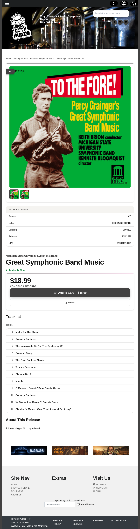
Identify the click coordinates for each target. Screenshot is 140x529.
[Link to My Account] (124, 4)
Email (98, 491)
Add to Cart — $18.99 (72, 292)
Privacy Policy (57, 522)
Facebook (101, 484)
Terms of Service (78, 522)
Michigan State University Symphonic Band (34, 58)
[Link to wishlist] (113, 4)
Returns (98, 520)
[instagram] (120, 22)
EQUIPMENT (17, 491)
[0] (134, 4)
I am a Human (86, 504)
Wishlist (71, 302)
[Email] (126, 22)
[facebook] (114, 22)
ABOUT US (16, 495)
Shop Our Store (20, 488)
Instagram (101, 488)
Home (8, 58)
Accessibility (118, 520)
